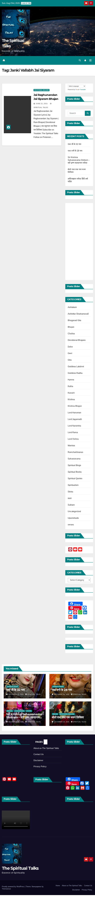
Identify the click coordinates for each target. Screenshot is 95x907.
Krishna (71, 399)
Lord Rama (73, 432)
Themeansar (6, 889)
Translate (83, 89)
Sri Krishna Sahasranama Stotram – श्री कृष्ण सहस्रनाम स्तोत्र (79, 160)
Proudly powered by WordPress (13, 886)
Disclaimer (38, 760)
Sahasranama (74, 459)
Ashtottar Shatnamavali (78, 314)
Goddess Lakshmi (76, 366)
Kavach (71, 393)
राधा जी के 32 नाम (74, 144)
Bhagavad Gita (74, 320)
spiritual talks (34, 694)
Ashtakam (72, 307)
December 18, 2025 (62, 722)
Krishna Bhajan (75, 406)
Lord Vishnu (73, 439)
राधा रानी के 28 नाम (75, 151)
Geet (70, 353)
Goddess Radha (75, 373)
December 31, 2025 (16, 694)
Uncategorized (74, 511)
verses (71, 525)
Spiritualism (73, 485)
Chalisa (71, 333)
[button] (80, 60)
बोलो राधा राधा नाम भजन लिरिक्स (68, 717)
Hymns (71, 380)
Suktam (71, 505)
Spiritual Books (75, 472)
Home (58, 885)
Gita (69, 360)
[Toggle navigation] (90, 60)
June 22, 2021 (42, 104)
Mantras (71, 445)
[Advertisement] (79, 241)
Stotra (70, 492)
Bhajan (71, 327)
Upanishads (73, 518)
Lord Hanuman (74, 413)
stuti (69, 498)
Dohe (70, 347)
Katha (70, 386)
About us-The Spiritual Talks (46, 748)
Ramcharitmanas (75, 452)
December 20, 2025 (16, 722)
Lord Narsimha (74, 426)
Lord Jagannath (75, 419)
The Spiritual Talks (20, 868)
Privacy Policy (40, 766)
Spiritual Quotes (75, 478)
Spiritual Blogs (74, 465)
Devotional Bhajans (41, 90)
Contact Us (39, 754)
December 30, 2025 (62, 694)
